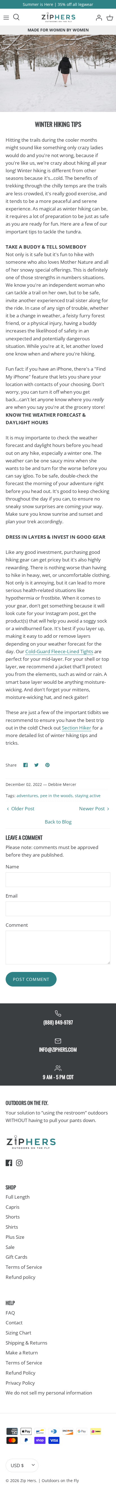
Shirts (12, 1227)
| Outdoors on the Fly (58, 1480)
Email (11, 896)
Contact (14, 1322)
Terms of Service (24, 1267)
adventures (27, 795)
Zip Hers (28, 1480)
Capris (12, 1207)
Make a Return (22, 1352)
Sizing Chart (18, 1332)
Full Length (18, 1197)
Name (12, 866)
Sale (10, 1247)
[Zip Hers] (58, 17)
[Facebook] (9, 1163)
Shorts (13, 1217)
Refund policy (20, 1277)
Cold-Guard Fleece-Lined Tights (59, 651)
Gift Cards (16, 1257)
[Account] (97, 17)
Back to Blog (58, 821)
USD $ (17, 1465)
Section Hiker (76, 727)
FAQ (10, 1312)
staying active (88, 795)
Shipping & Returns (26, 1343)
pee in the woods (56, 795)
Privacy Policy (20, 1383)
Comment (17, 925)
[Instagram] (19, 1163)
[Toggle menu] (6, 17)
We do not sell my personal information (49, 1392)
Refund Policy (20, 1373)
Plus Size (15, 1237)
